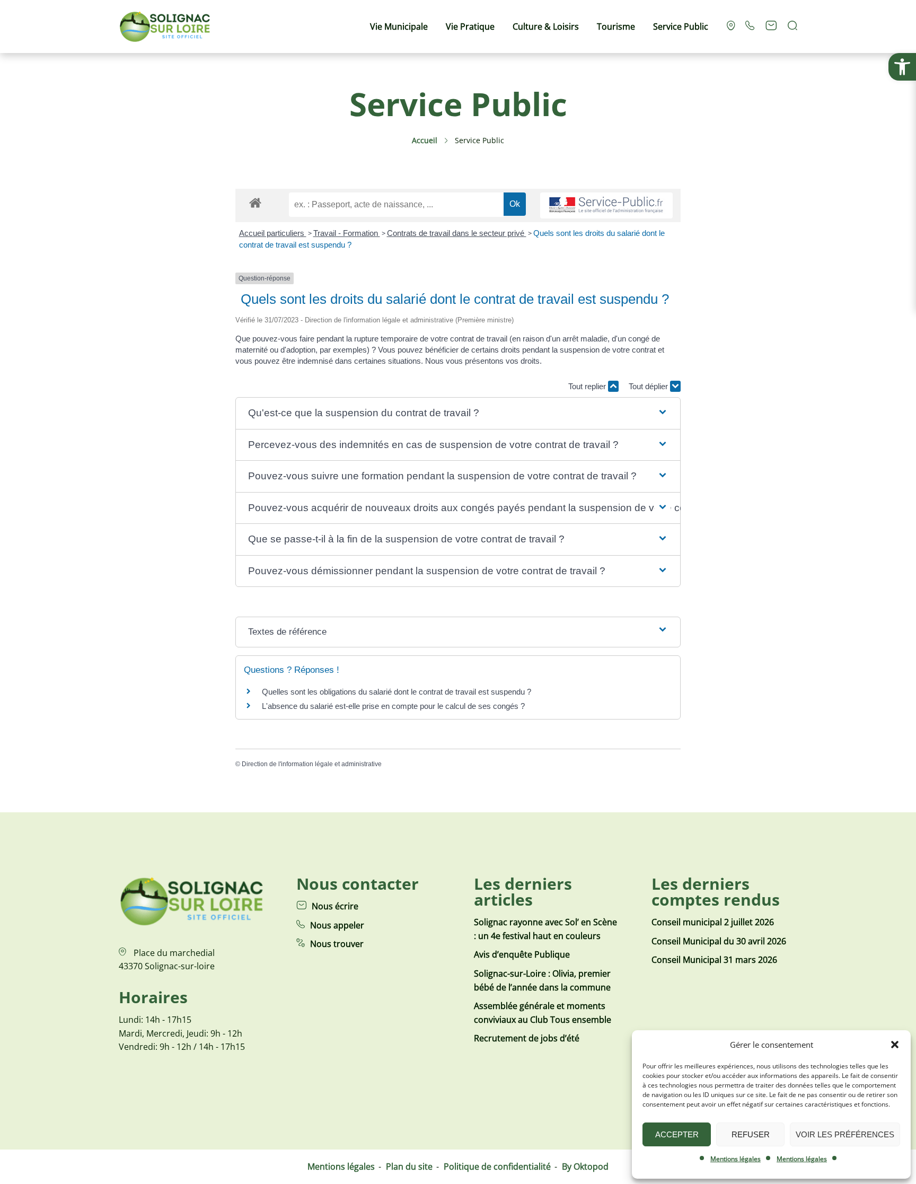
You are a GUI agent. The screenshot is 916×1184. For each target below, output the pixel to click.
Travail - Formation (346, 233)
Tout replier (588, 386)
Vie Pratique (470, 26)
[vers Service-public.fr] (606, 205)
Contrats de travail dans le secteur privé (456, 233)
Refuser (751, 1134)
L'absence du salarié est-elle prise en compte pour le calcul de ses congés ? (393, 706)
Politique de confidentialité (497, 1166)
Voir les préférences (845, 1134)
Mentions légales (735, 1158)
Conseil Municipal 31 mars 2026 (714, 960)
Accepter (677, 1134)
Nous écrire (335, 906)
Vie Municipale (399, 26)
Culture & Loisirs (546, 26)
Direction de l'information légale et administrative (312, 764)
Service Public (680, 26)
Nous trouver (337, 944)
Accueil (424, 140)
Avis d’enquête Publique (522, 954)
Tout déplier (649, 386)
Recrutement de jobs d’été (526, 1038)
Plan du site (409, 1166)
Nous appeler (337, 925)
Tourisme (616, 26)
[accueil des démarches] (255, 202)
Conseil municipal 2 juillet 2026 (712, 922)
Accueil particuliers (272, 233)
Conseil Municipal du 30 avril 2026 (718, 941)
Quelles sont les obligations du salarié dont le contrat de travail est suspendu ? (396, 691)
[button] (902, 67)
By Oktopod (585, 1166)
